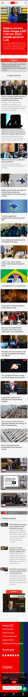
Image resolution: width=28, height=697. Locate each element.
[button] (2, 3)
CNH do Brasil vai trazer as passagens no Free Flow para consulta (18, 526)
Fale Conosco (8, 633)
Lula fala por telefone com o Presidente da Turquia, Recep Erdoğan (11, 399)
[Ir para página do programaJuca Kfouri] (14, 612)
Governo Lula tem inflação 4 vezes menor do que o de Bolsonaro (18, 549)
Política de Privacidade (12, 644)
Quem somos (8, 640)
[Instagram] (8, 655)
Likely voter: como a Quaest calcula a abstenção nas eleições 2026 (12, 264)
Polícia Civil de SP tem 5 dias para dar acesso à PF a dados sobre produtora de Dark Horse (13, 98)
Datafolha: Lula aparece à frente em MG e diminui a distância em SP (18, 571)
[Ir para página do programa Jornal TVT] (14, 514)
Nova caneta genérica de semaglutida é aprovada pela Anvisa (11, 447)
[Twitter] (10, 655)
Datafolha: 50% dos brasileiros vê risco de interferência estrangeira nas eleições (13, 353)
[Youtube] (3, 655)
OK (14, 681)
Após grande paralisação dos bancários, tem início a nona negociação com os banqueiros (12, 329)
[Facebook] (13, 655)
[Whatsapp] (5, 655)
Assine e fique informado (13, 673)
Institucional (7, 629)
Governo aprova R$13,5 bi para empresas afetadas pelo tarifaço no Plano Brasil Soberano (13, 423)
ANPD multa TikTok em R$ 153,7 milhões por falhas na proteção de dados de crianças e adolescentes (13, 132)
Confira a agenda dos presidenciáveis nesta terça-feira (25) (13, 218)
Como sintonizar (9, 636)
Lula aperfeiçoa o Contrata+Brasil (13, 286)
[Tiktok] (15, 655)
